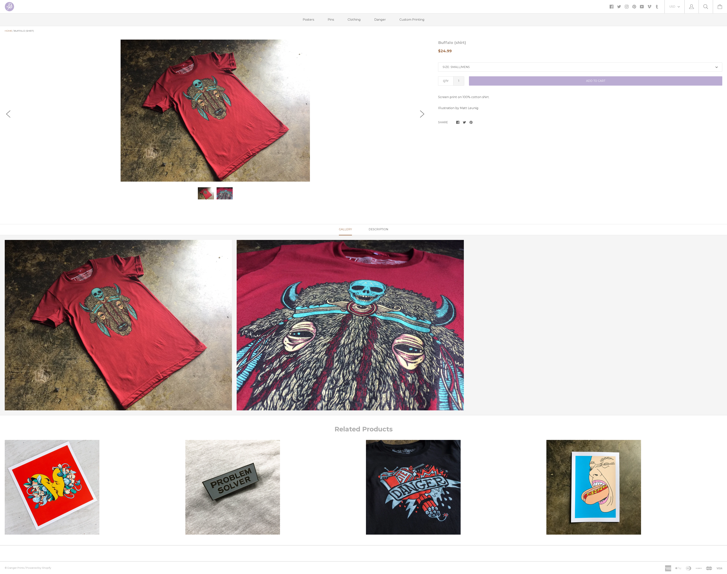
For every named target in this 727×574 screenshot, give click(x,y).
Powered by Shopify (38, 567)
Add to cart (595, 81)
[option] (215, 111)
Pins (331, 19)
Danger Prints (15, 567)
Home (8, 30)
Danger (380, 19)
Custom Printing (411, 19)
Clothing (354, 19)
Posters (308, 19)
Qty (446, 81)
